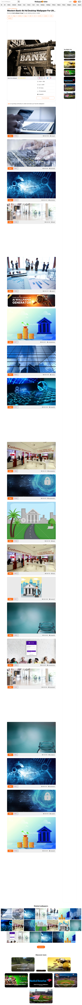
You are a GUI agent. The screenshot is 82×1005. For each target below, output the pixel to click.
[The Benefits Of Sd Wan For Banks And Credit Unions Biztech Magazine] (41, 913)
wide (30, 15)
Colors (28, 4)
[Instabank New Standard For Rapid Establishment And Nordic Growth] (18, 913)
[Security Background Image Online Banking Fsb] (29, 925)
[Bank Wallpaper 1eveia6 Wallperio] (6, 913)
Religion (69, 4)
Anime (8, 4)
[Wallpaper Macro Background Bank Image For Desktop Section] (75, 925)
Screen (74, 4)
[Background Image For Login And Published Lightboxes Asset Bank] (12, 937)
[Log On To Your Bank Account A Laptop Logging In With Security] (6, 925)
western (46, 15)
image (14, 15)
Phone (63, 4)
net (34, 15)
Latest (70, 1)
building (9, 18)
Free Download (45, 98)
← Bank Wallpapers (12, 8)
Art (4, 4)
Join (75, 1)
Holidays (48, 4)
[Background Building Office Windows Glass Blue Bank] (75, 913)
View (10, 136)
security (40, 15)
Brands (19, 4)
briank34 (41, 94)
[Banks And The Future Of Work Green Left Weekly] (46, 937)
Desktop (42, 4)
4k (1, 4)
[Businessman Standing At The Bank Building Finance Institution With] (64, 925)
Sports (79, 4)
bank (9, 15)
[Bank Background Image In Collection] (29, 913)
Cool (33, 4)
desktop (20, 15)
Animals (14, 4)
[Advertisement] (31, 30)
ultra (51, 15)
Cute (38, 4)
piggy (25, 15)
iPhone (53, 4)
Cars (24, 4)
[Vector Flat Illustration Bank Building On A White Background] (64, 913)
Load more (41, 947)
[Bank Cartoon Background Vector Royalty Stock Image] (41, 925)
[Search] (18, 2)
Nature (58, 4)
